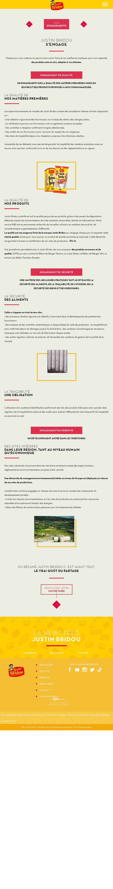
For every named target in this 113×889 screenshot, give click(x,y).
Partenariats (46, 684)
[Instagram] (84, 670)
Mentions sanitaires (100, 714)
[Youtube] (77, 670)
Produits (44, 678)
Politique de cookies (56, 714)
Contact (44, 690)
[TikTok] (99, 670)
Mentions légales (9, 714)
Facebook (30, 652)
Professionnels (48, 696)
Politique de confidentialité (32, 714)
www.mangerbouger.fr (82, 727)
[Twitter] (92, 670)
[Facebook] (69, 670)
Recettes (44, 671)
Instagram (56, 652)
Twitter (83, 652)
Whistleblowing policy (78, 714)
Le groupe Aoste (8, 721)
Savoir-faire (46, 665)
